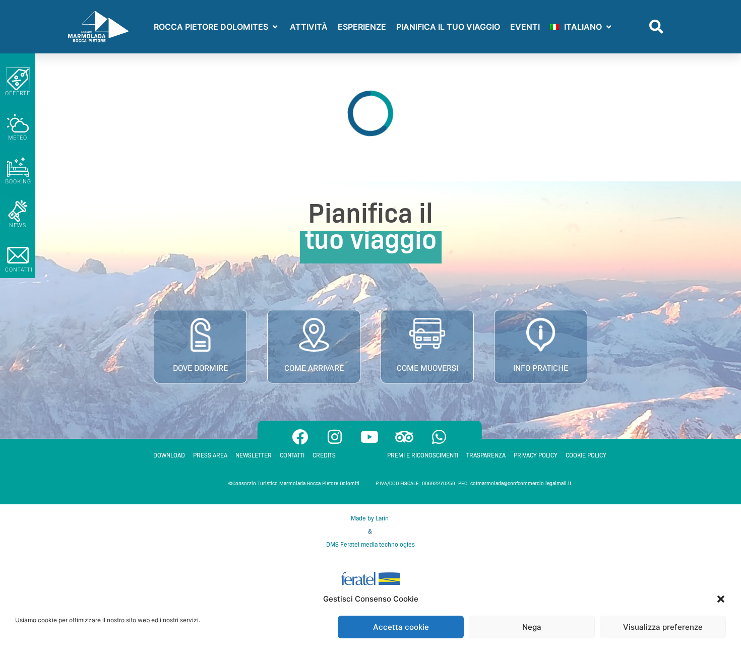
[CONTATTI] (18, 255)
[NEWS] (18, 211)
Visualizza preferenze (663, 627)
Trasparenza (486, 455)
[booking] (18, 167)
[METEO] (18, 123)
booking (18, 181)
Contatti (292, 455)
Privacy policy (536, 455)
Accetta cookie (401, 627)
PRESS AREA (210, 455)
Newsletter (253, 455)
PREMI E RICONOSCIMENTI (422, 455)
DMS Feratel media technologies (370, 544)
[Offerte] (18, 79)
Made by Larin (370, 518)
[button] (721, 599)
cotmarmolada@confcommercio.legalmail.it (520, 483)
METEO (18, 137)
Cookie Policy (586, 455)
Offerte (17, 93)
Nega (531, 627)
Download (169, 455)
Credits (324, 455)
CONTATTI (19, 269)
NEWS (17, 225)
